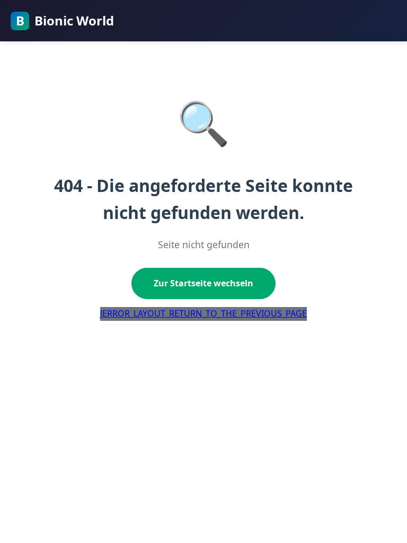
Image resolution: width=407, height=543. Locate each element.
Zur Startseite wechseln (203, 283)
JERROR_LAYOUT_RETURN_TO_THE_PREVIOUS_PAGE (203, 313)
